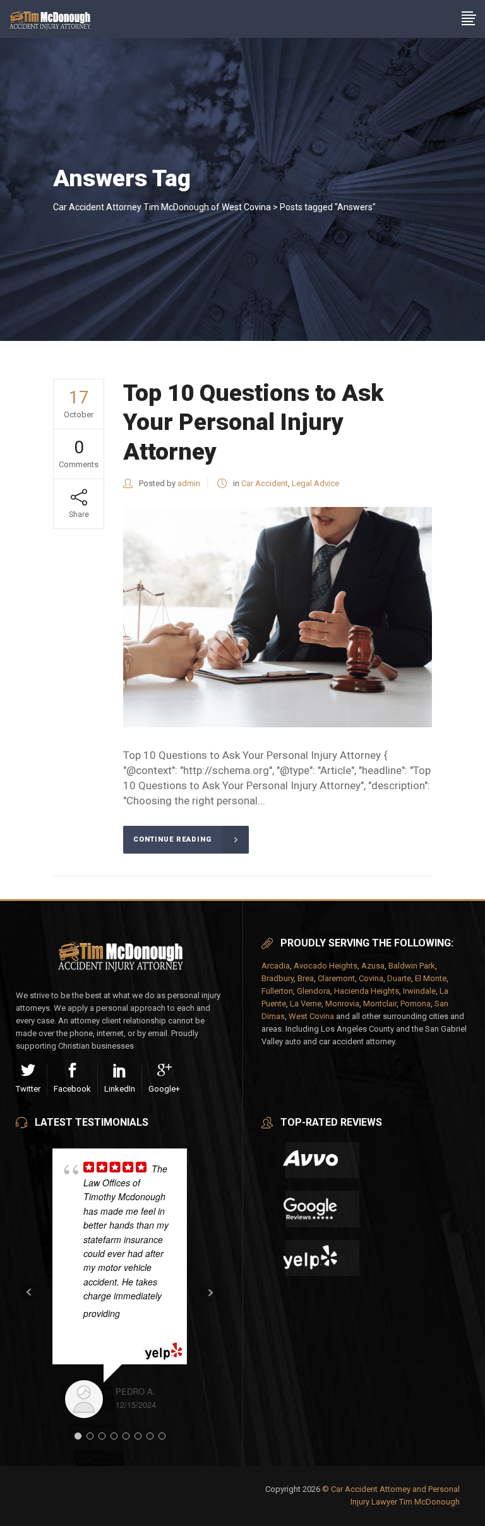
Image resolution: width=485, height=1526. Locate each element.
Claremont (336, 978)
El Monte (430, 978)
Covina (371, 978)
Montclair (380, 1003)
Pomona (415, 1003)
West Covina (311, 1016)
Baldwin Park (411, 965)
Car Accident (264, 483)
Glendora (313, 991)
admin (188, 483)
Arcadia (275, 965)
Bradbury (277, 978)
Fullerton (277, 991)
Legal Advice (315, 483)
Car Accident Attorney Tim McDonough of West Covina (162, 207)
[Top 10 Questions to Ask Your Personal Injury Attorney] (277, 617)
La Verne (305, 1003)
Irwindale (419, 991)
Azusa (373, 965)
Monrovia (342, 1003)
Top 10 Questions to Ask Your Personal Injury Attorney (253, 422)
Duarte (399, 978)
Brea (305, 978)
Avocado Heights (325, 965)
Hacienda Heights (366, 991)
